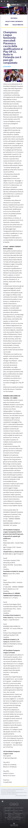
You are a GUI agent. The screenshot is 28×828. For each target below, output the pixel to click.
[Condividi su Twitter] (14, 804)
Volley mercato (18, 25)
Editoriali (14, 18)
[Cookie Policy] (17, 819)
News (6, 25)
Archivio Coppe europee (20, 795)
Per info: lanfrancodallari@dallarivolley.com (14, 817)
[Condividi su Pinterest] (17, 804)
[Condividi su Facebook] (11, 804)
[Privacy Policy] (10, 819)
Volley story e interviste (14, 21)
